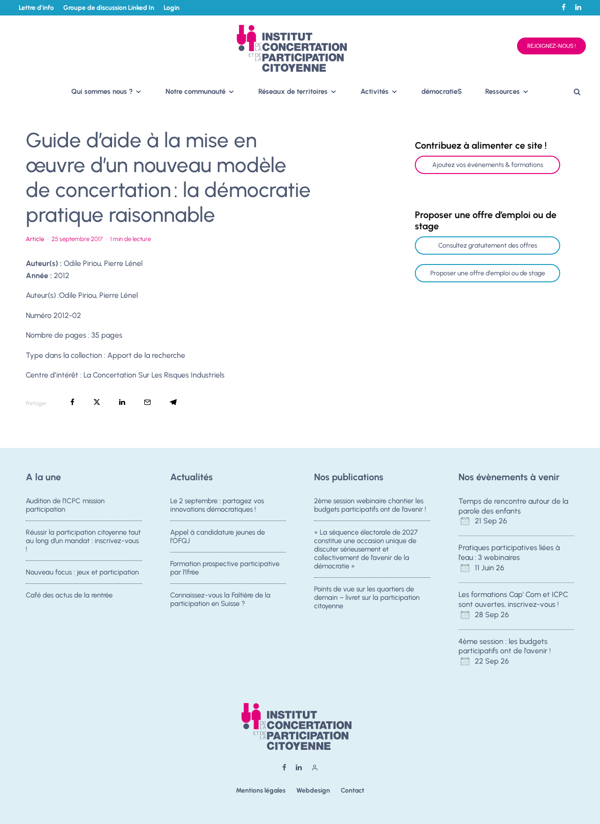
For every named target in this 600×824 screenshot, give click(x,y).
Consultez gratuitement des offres (487, 245)
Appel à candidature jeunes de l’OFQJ (217, 536)
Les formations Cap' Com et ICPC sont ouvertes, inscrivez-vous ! (513, 599)
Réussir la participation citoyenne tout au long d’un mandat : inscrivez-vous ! (83, 540)
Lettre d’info (36, 8)
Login (172, 8)
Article (35, 238)
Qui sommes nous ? (102, 91)
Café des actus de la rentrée (69, 595)
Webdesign (313, 790)
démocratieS (441, 91)
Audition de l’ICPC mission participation (65, 505)
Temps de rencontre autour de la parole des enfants (513, 506)
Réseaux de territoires (293, 91)
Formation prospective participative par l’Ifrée (224, 567)
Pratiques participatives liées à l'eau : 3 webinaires (509, 552)
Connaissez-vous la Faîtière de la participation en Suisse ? (220, 599)
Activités (374, 91)
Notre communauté (195, 91)
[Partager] (72, 402)
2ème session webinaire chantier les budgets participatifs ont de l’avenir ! (370, 505)
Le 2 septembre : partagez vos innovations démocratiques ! (217, 505)
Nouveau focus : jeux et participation (82, 572)
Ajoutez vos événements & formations (487, 165)
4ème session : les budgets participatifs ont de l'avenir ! (504, 646)
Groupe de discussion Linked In (108, 8)
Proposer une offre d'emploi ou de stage (487, 273)
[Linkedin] (578, 7)
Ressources (502, 91)
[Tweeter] (96, 402)
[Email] (147, 402)
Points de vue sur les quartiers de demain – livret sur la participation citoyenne (367, 597)
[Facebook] (563, 7)
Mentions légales (260, 790)
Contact (352, 790)
